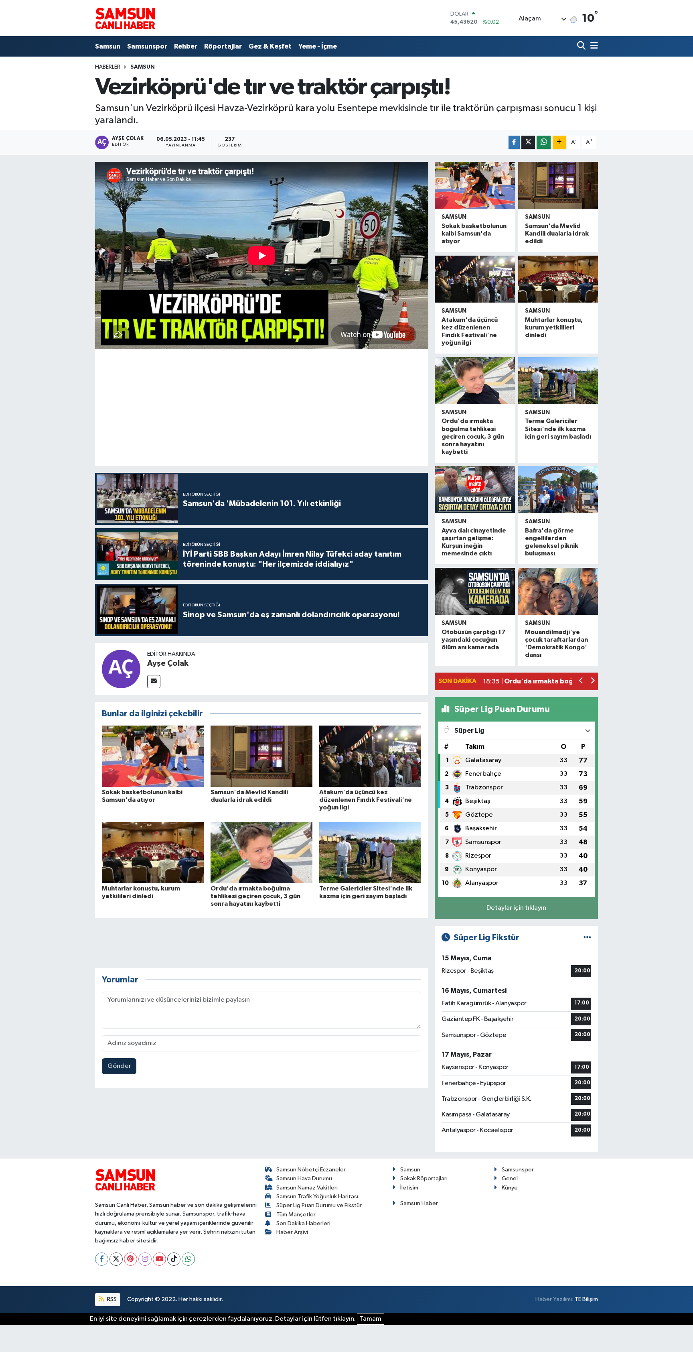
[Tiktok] (173, 1259)
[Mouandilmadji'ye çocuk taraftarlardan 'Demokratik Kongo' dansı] (558, 591)
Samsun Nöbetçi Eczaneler (311, 1170)
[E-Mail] (153, 681)
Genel (510, 1178)
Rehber (185, 46)
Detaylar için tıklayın (516, 908)
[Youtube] (159, 1259)
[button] (581, 681)
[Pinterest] (130, 1259)
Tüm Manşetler (296, 1215)
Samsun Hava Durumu (304, 1178)
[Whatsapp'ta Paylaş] (544, 142)
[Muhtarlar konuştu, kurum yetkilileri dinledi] (153, 852)
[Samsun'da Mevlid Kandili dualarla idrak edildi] (261, 756)
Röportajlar (223, 46)
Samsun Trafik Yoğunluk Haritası (317, 1196)
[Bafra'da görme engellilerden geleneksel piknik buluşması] (558, 489)
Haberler (107, 67)
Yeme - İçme (317, 46)
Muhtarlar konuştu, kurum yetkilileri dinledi (554, 327)
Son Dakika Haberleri (303, 1223)
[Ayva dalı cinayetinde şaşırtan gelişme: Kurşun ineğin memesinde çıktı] (475, 489)
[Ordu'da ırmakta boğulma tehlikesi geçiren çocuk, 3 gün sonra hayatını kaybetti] (261, 852)
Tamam (370, 1318)
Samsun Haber (419, 1203)
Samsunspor (147, 46)
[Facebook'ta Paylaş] (514, 142)
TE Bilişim (586, 1299)
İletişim (409, 1188)
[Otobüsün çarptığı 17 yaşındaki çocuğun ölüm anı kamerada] (475, 591)
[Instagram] (145, 1259)
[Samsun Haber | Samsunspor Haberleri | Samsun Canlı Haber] (125, 18)
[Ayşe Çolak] (121, 668)
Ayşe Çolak (167, 663)
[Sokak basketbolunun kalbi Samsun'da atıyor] (153, 756)
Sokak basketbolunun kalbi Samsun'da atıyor (474, 233)
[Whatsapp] (188, 1259)
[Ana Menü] (592, 46)
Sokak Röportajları (424, 1178)
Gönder (119, 1066)
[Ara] (582, 46)
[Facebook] (101, 1259)
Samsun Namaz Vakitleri (307, 1188)
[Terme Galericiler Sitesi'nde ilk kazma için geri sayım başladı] (370, 852)
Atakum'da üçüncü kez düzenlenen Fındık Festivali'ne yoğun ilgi (365, 800)
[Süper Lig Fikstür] (587, 937)
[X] (116, 1259)
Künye (510, 1188)
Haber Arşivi (292, 1232)
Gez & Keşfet (270, 46)
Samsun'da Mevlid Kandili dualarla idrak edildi (557, 233)
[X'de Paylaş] (528, 142)
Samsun (107, 46)
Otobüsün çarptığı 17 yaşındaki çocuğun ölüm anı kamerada (473, 640)
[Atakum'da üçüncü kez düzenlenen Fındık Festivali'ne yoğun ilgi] (370, 756)
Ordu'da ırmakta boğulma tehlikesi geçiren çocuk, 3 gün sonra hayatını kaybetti (255, 896)
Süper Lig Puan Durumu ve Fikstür (319, 1205)
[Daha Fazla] (559, 142)
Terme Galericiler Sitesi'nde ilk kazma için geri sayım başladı (558, 428)
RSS (111, 1299)
